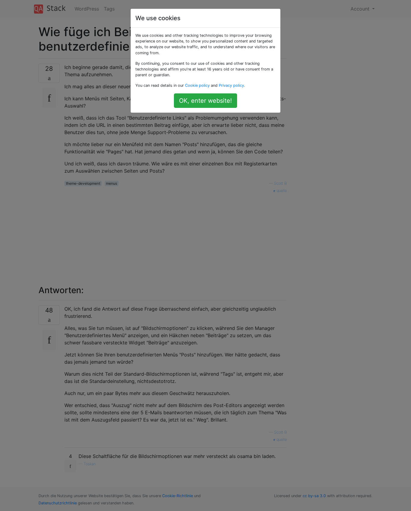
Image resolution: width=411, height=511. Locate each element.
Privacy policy (231, 85)
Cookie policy (197, 85)
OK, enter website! (205, 100)
